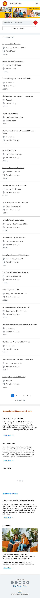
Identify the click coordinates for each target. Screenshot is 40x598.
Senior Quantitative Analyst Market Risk (15, 307)
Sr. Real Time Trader (9, 150)
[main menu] (36, 3)
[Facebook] (16, 582)
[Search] (35, 23)
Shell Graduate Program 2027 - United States (17, 96)
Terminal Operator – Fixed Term (13, 168)
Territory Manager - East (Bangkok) (14, 377)
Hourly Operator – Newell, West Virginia (15, 255)
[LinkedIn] (24, 582)
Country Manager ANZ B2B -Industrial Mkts (16, 79)
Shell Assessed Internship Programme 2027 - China (19, 324)
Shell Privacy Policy (20, 586)
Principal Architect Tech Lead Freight (15, 185)
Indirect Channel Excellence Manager (15, 202)
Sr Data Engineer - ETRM (10, 290)
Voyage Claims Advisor (10, 113)
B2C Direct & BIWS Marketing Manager (15, 272)
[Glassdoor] (27, 582)
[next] (31, 395)
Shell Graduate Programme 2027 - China (16, 342)
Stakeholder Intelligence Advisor (13, 61)
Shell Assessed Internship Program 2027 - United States (18, 132)
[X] (12, 582)
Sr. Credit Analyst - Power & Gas (13, 220)
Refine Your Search (18, 28)
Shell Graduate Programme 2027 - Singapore (17, 359)
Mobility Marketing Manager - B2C (14, 237)
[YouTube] (20, 582)
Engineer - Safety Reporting (11, 44)
